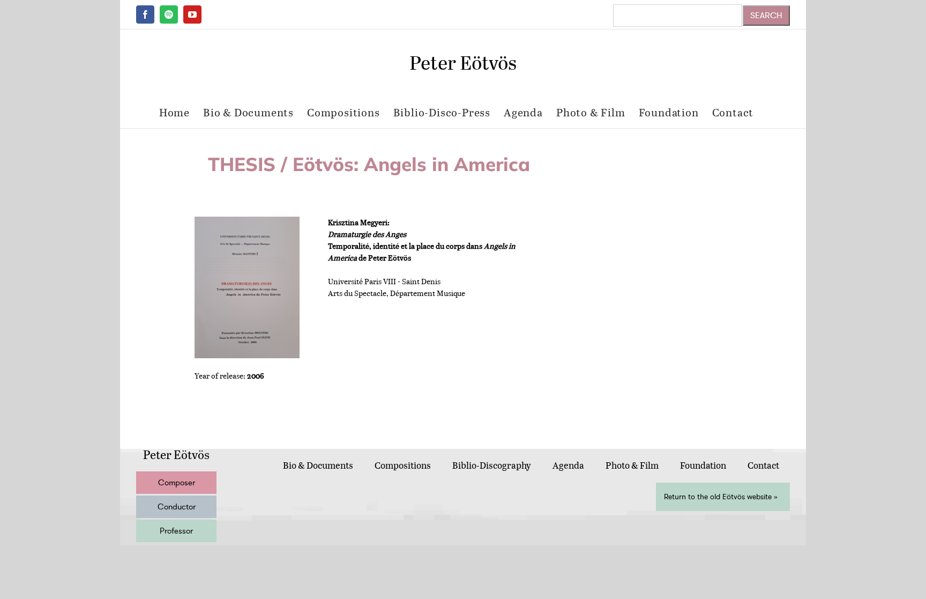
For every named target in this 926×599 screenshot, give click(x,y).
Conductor (177, 506)
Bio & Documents (318, 465)
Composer (176, 482)
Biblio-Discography (491, 465)
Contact (763, 465)
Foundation (703, 465)
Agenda (568, 465)
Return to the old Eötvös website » (721, 497)
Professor (176, 531)
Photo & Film (632, 465)
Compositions (403, 465)
